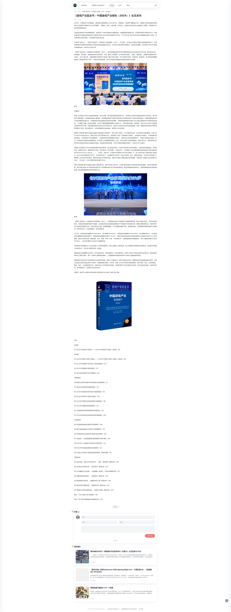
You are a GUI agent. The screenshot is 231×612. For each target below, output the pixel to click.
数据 (128, 5)
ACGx (120, 5)
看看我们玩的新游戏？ (98, 5)
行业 (111, 5)
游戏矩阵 (84, 5)
